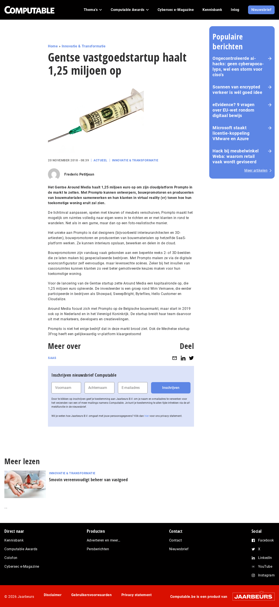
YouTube (265, 566)
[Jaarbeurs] (251, 597)
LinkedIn (265, 558)
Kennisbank (14, 540)
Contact (175, 540)
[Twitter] (191, 358)
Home (53, 46)
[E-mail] (174, 358)
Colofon (10, 558)
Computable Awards (20, 549)
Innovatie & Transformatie (84, 46)
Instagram (266, 575)
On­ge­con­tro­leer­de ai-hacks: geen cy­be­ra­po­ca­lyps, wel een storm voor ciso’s (238, 66)
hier (147, 415)
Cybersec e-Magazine (21, 566)
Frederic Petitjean (79, 174)
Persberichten (98, 549)
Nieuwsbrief (179, 549)
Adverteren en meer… (104, 540)
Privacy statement (136, 595)
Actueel (100, 160)
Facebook (266, 540)
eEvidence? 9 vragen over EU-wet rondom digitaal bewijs (234, 110)
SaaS (52, 358)
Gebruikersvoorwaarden (91, 595)
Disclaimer (52, 595)
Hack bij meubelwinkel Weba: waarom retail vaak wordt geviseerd (236, 156)
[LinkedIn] (183, 358)
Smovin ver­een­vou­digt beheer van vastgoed (88, 480)
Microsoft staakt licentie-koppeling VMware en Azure (231, 133)
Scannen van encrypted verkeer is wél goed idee (237, 89)
